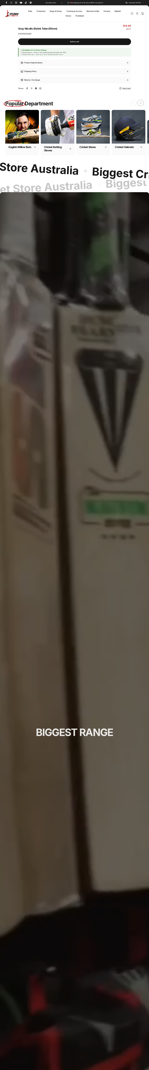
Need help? (127, 88)
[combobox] (135, 2)
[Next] (141, 103)
